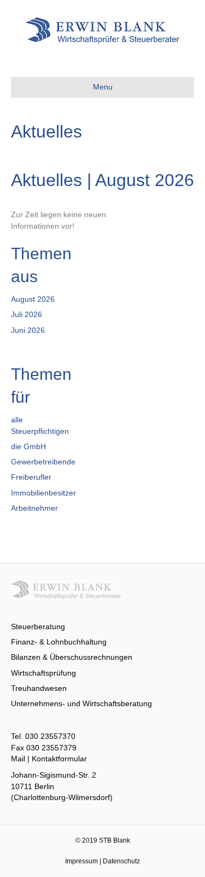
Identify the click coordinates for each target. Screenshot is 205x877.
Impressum (81, 861)
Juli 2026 (26, 314)
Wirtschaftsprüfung (43, 673)
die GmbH (28, 446)
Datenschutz (121, 861)
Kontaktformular (59, 758)
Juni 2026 (28, 330)
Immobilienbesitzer (43, 492)
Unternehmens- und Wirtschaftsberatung (81, 703)
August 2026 (33, 299)
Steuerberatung (38, 626)
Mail (18, 758)
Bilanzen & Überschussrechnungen (71, 657)
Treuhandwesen (39, 688)
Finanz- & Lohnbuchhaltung (59, 641)
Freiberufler (31, 477)
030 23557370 (50, 736)
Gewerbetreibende (43, 461)
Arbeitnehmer (34, 508)
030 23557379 (51, 747)
